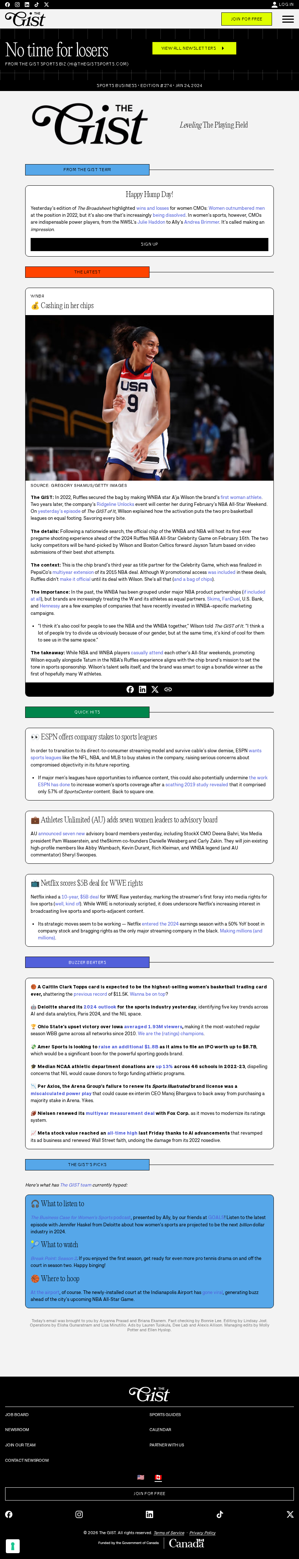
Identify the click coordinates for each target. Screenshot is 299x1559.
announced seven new (61, 833)
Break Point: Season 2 (54, 1258)
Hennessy (50, 606)
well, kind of (67, 904)
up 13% (164, 1066)
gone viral (212, 1292)
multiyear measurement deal (120, 1113)
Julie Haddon (151, 222)
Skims (213, 599)
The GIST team (75, 1185)
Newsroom (17, 1429)
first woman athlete (241, 497)
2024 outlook (100, 1007)
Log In (286, 4)
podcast (81, 1217)
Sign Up (149, 244)
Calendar (160, 1429)
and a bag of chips (193, 579)
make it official (75, 579)
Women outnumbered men (237, 208)
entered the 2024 (160, 924)
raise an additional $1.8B (128, 1047)
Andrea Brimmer (201, 222)
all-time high (122, 1133)
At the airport (45, 1292)
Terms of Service (169, 1532)
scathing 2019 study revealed (197, 785)
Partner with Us (167, 1445)
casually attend (147, 653)
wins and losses (152, 208)
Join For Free (247, 19)
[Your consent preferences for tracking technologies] (13, 1546)
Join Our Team (20, 1445)
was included (222, 572)
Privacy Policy (202, 1532)
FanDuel (231, 599)
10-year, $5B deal (80, 897)
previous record (90, 994)
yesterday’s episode (59, 511)
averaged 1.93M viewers (153, 1026)
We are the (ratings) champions (170, 1033)
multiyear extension (73, 572)
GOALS (216, 1217)
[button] (288, 19)
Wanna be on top (148, 994)
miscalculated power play (61, 1093)
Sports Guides (165, 1414)
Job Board (17, 1414)
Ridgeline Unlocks (115, 504)
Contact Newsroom (26, 1460)
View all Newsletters (194, 48)
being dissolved (169, 215)
